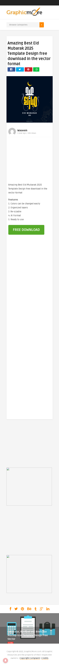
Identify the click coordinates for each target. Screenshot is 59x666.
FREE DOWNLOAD (26, 230)
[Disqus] (29, 289)
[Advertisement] (29, 161)
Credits (44, 658)
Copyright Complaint (30, 658)
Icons (10, 643)
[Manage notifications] (5, 660)
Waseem (22, 130)
